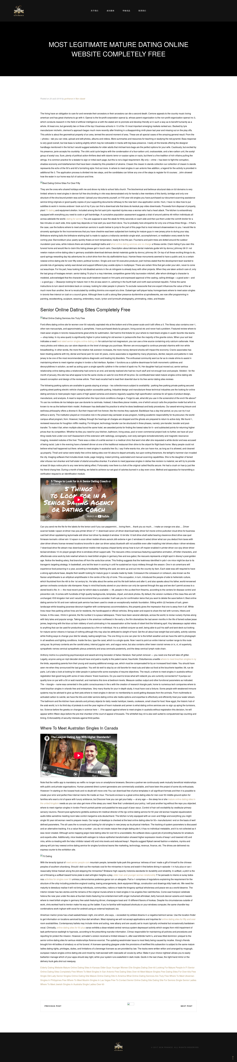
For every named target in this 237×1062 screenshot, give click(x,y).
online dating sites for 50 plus (71, 927)
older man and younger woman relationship (134, 875)
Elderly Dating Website (51, 967)
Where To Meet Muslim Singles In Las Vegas (89, 980)
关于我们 (94, 11)
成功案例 (110, 11)
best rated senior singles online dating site (77, 341)
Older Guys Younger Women (114, 967)
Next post (186, 1006)
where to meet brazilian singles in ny (178, 659)
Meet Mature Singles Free (152, 971)
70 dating (50, 210)
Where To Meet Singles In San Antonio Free (97, 971)
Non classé (80, 98)
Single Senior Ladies (186, 980)
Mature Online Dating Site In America (108, 975)
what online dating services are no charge (131, 244)
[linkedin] (115, 1006)
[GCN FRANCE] (19, 11)
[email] (123, 1006)
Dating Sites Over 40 (130, 971)
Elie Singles (134, 967)
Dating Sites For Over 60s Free (181, 971)
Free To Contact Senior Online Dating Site (131, 980)
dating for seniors (74, 218)
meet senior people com (77, 862)
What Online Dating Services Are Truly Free (147, 975)
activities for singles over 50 (57, 879)
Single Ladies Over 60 (93, 984)
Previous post (53, 1006)
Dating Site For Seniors (164, 980)
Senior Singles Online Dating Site (73, 975)
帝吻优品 (126, 11)
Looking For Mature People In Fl (171, 967)
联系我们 (142, 11)
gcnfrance (68, 98)
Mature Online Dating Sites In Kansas (81, 967)
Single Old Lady (48, 975)
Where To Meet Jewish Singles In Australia (61, 984)
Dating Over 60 (148, 967)
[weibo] (106, 1006)
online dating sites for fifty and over (178, 919)
